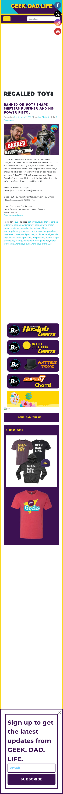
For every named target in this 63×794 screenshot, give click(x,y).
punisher (40, 234)
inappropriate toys (13, 231)
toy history (17, 240)
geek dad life (26, 228)
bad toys (45, 221)
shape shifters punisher (20, 237)
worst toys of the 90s (41, 243)
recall (47, 234)
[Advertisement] (31, 55)
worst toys (9, 243)
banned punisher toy (24, 225)
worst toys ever (22, 243)
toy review (28, 240)
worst (53, 240)
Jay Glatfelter (44, 117)
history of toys (40, 228)
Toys (15, 221)
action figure (34, 221)
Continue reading (13, 215)
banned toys (41, 225)
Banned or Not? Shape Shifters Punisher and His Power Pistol (29, 108)
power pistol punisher (24, 234)
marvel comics (30, 231)
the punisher (38, 237)
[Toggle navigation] (6, 18)
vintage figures (42, 240)
